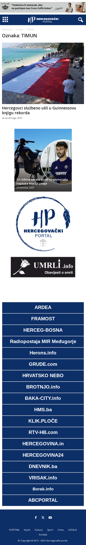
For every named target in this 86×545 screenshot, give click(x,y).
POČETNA (14, 529)
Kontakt (43, 534)
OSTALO (72, 529)
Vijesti (27, 529)
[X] (43, 518)
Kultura (39, 529)
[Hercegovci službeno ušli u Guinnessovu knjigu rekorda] (43, 73)
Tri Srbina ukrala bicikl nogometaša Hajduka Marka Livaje (42, 181)
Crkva (61, 529)
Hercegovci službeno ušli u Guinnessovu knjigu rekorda (39, 110)
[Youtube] (50, 518)
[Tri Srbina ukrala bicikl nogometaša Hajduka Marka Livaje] (43, 162)
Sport (50, 529)
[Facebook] (36, 518)
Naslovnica (7, 29)
